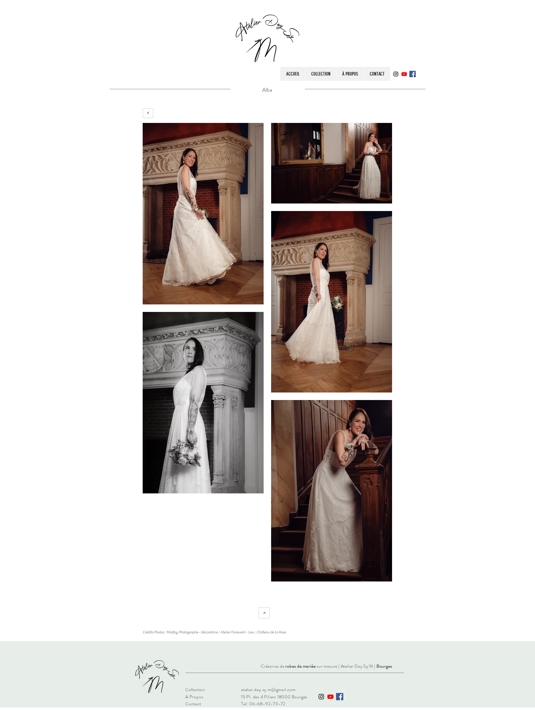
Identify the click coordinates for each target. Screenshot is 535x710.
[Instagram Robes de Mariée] (321, 696)
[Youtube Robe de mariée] (330, 696)
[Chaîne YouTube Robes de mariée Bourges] (404, 74)
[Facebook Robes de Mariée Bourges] (412, 74)
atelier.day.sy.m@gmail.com (268, 689)
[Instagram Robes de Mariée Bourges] (396, 74)
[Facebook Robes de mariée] (339, 696)
